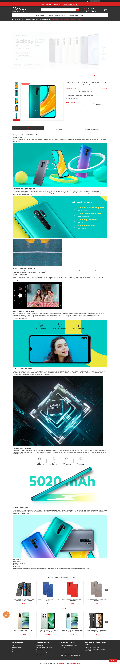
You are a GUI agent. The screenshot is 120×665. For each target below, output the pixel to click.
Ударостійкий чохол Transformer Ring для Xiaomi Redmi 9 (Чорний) (23, 599)
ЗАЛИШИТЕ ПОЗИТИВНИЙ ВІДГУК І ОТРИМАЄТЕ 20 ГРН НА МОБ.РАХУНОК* (71, 654)
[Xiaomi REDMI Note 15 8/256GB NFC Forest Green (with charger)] (48, 621)
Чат (114, 660)
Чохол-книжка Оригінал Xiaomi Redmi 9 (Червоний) (72, 599)
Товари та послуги (19, 19)
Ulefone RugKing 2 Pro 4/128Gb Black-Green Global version (96, 631)
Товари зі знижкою (66, 649)
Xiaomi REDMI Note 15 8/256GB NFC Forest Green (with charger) (48, 631)
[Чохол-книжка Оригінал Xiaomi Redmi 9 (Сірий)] (96, 589)
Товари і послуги (41, 15)
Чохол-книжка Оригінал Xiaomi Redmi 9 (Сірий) (96, 599)
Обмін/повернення (17, 649)
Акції (82, 15)
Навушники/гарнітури (42, 652)
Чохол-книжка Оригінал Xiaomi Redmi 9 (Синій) (48, 599)
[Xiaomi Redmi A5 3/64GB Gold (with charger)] (23, 621)
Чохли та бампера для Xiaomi (44, 647)
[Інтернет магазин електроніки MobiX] (18, 10)
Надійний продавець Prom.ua (69, 645)
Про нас (57, 15)
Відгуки (63, 652)
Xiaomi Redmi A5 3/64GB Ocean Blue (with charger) (72, 631)
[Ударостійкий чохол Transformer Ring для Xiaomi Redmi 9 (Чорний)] (23, 589)
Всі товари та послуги (42, 654)
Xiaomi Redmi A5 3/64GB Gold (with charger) (23, 631)
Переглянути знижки (70, 4)
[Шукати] (77, 10)
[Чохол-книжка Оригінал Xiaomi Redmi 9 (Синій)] (48, 589)
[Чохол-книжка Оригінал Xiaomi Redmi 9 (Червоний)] (72, 589)
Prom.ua (68, 662)
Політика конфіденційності (75, 663)
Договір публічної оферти (92, 647)
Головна (50, 15)
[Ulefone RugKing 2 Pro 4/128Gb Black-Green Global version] (96, 621)
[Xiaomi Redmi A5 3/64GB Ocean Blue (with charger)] (72, 621)
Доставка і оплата (73, 15)
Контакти (64, 15)
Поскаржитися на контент (62, 663)
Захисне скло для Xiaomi (43, 649)
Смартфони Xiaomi (45, 19)
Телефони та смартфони (32, 19)
